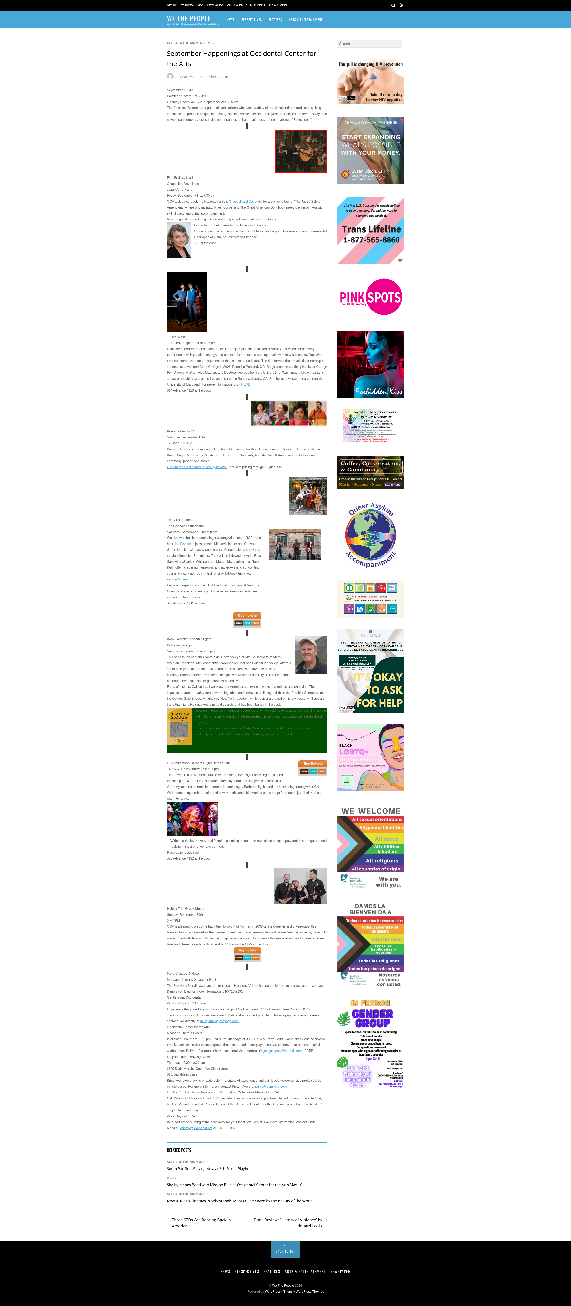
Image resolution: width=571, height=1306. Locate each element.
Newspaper (278, 4)
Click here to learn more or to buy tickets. (197, 467)
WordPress (273, 1291)
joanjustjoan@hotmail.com (282, 1051)
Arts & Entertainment (246, 4)
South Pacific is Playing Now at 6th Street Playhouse (211, 1168)
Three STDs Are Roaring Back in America (199, 1223)
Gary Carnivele (185, 77)
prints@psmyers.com (271, 1086)
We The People (283, 1285)
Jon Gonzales (184, 544)
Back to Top (286, 1251)
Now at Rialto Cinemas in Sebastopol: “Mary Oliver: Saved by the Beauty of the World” (240, 1200)
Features (215, 4)
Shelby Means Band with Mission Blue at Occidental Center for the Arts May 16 (234, 1184)
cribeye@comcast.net (196, 1128)
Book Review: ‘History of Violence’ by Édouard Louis (290, 1223)
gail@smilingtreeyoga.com (219, 1021)
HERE (245, 384)
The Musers (180, 579)
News (171, 4)
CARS (214, 1098)
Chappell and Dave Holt (246, 201)
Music (212, 43)
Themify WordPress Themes (303, 1291)
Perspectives (191, 4)
